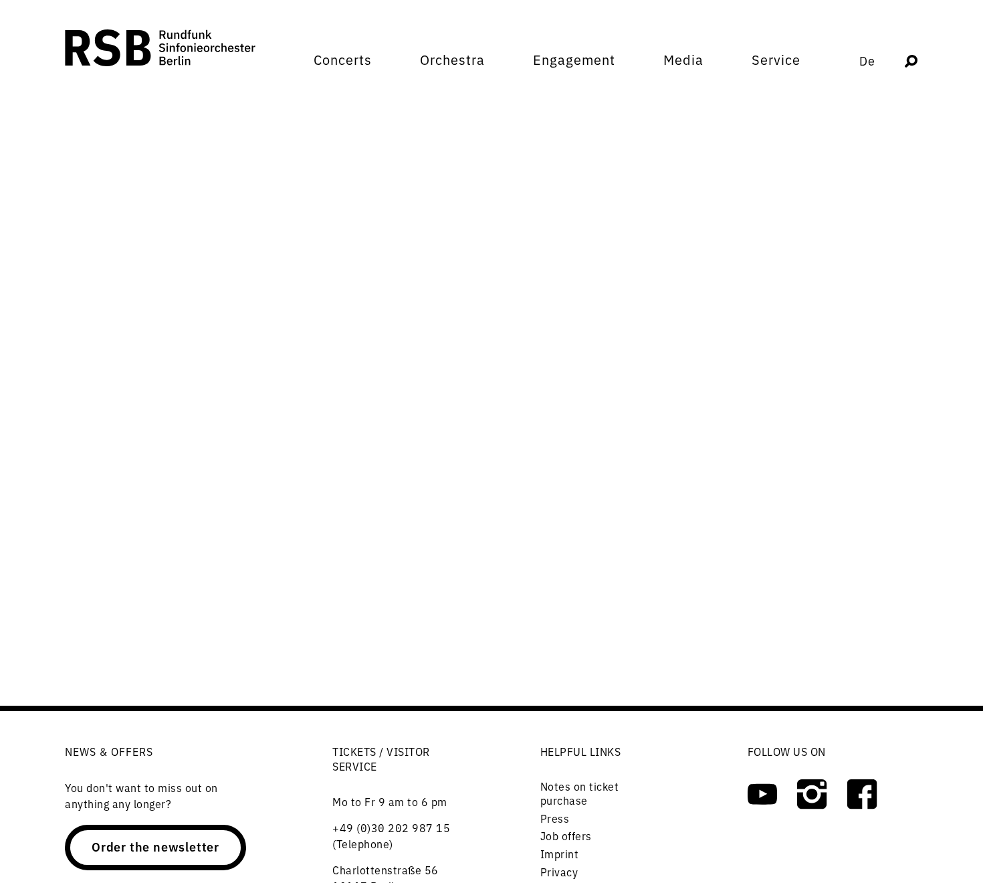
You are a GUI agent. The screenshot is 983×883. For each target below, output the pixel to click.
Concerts (343, 59)
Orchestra (452, 59)
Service (776, 59)
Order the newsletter (155, 846)
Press (555, 818)
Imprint (559, 853)
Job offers (566, 835)
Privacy (559, 871)
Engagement (574, 59)
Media (683, 59)
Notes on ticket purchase (579, 793)
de (867, 60)
